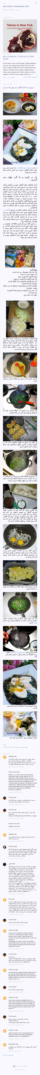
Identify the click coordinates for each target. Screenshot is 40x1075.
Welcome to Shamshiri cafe (16, 6)
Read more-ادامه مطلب (30, 77)
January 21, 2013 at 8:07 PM (16, 841)
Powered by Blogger (21, 1066)
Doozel (11, 797)
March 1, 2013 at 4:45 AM (15, 1051)
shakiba (11, 756)
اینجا (30, 196)
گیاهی (26, 747)
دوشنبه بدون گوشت (24, 168)
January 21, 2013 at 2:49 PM (16, 804)
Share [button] (4, 77)
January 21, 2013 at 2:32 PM (16, 792)
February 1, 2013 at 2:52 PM (16, 1011)
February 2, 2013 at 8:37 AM (16, 1025)
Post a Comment (8, 1055)
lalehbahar (12, 1044)
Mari (10, 899)
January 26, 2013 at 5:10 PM (16, 981)
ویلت (35, 623)
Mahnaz (11, 846)
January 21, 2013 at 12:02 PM (16, 766)
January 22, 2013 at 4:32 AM (16, 894)
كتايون (10, 863)
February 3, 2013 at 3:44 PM (16, 1039)
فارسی (17, 10)
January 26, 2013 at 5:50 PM (16, 992)
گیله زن (6, 210)
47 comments (11, 77)
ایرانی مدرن (21, 747)
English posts (8, 10)
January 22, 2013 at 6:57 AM (16, 925)
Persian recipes (11, 747)
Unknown (12, 930)
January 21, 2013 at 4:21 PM (16, 829)
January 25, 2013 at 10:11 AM (16, 964)
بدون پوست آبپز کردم (18, 652)
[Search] (36, 3)
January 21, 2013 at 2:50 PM (16, 818)
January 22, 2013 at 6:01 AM (16, 914)
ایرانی (16, 747)
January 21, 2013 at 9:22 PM (16, 858)
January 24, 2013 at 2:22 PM (16, 949)
